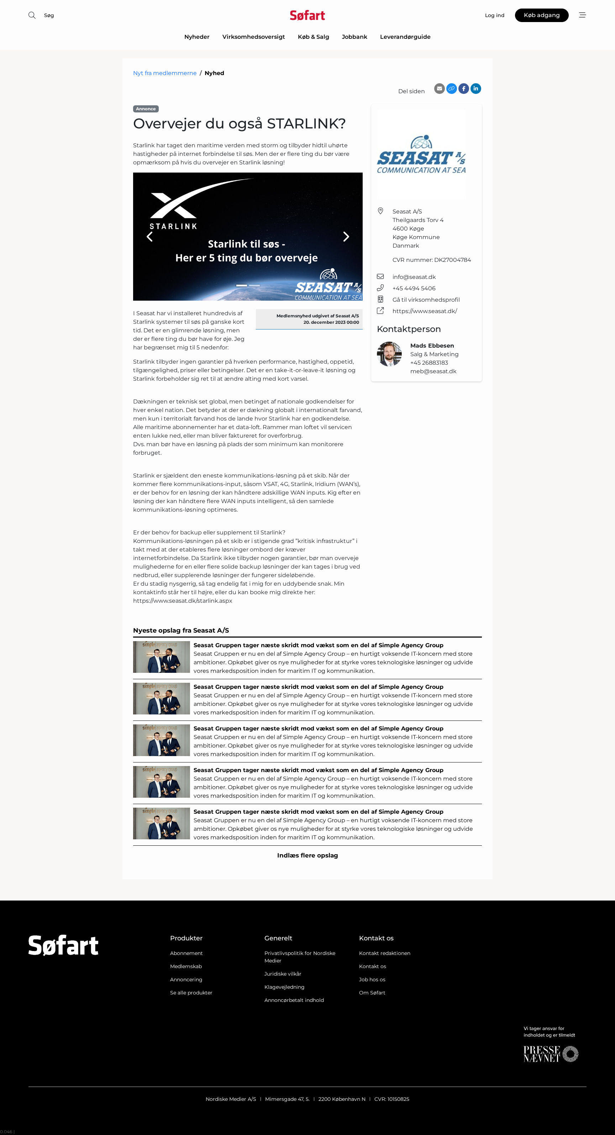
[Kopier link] (451, 88)
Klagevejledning (284, 987)
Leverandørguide (405, 36)
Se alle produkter (191, 992)
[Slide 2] (254, 285)
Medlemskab (186, 966)
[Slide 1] (241, 285)
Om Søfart (372, 992)
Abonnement (186, 953)
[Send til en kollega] (439, 88)
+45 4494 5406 (414, 288)
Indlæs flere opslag (307, 855)
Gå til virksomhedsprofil (426, 299)
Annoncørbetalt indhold (294, 1000)
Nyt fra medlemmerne (165, 73)
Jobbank (354, 36)
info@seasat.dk (414, 277)
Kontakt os (372, 966)
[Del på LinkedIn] (476, 88)
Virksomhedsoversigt (253, 36)
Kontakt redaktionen (384, 953)
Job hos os (372, 979)
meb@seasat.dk (433, 371)
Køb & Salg (313, 36)
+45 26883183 (429, 362)
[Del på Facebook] (463, 88)
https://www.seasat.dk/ (425, 311)
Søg (49, 15)
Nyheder (197, 36)
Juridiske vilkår (282, 974)
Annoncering (186, 979)
